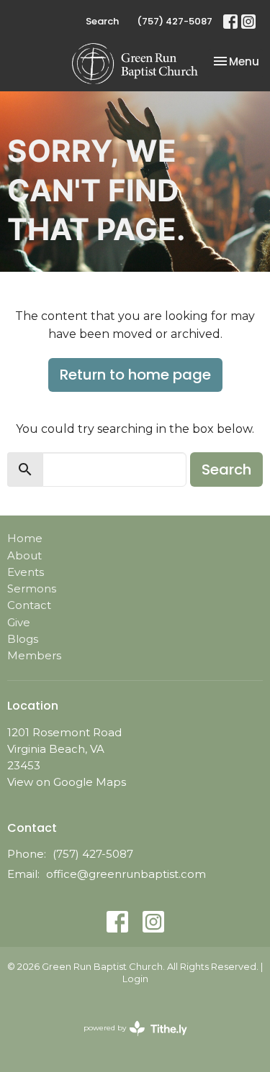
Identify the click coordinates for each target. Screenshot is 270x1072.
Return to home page (135, 375)
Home (24, 538)
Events (25, 572)
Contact (29, 605)
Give (18, 622)
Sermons (31, 588)
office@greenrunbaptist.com (126, 874)
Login (135, 978)
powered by (129, 1040)
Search (102, 21)
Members (34, 655)
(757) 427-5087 (174, 21)
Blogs (22, 639)
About (24, 555)
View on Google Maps (66, 782)
